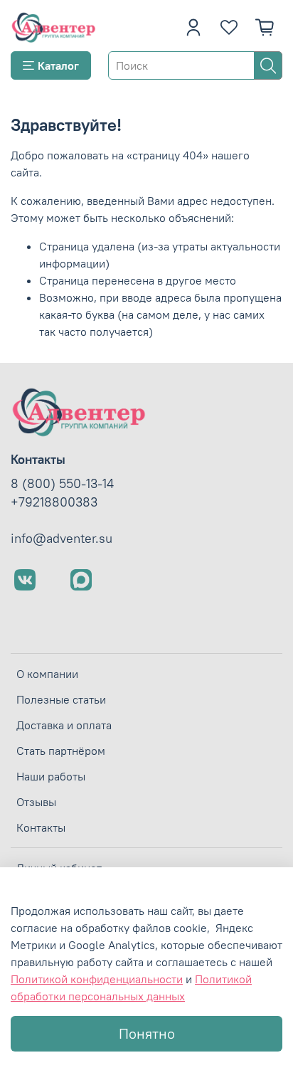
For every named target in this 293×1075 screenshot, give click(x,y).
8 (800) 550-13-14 (62, 484)
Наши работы (50, 776)
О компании (47, 674)
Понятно (147, 1033)
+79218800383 (54, 502)
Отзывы (36, 802)
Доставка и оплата (64, 725)
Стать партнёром (60, 750)
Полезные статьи (61, 699)
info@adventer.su (61, 538)
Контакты (40, 827)
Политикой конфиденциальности (97, 979)
